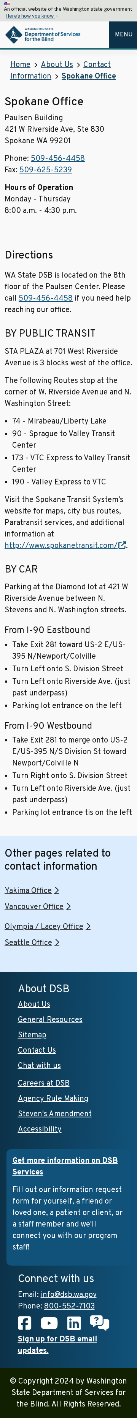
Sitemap (32, 1035)
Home (20, 65)
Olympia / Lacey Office (44, 927)
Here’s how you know (30, 16)
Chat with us (39, 1066)
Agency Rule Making (53, 1099)
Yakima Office (28, 891)
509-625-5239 (45, 170)
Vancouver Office (34, 907)
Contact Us (37, 1051)
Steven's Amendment (55, 1114)
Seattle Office (28, 943)
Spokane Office (89, 77)
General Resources (50, 1020)
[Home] (43, 34)
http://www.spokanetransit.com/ (61, 546)
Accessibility (40, 1130)
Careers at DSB (44, 1084)
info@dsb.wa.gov (69, 1295)
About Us (57, 65)
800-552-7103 (69, 1307)
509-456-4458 (58, 159)
